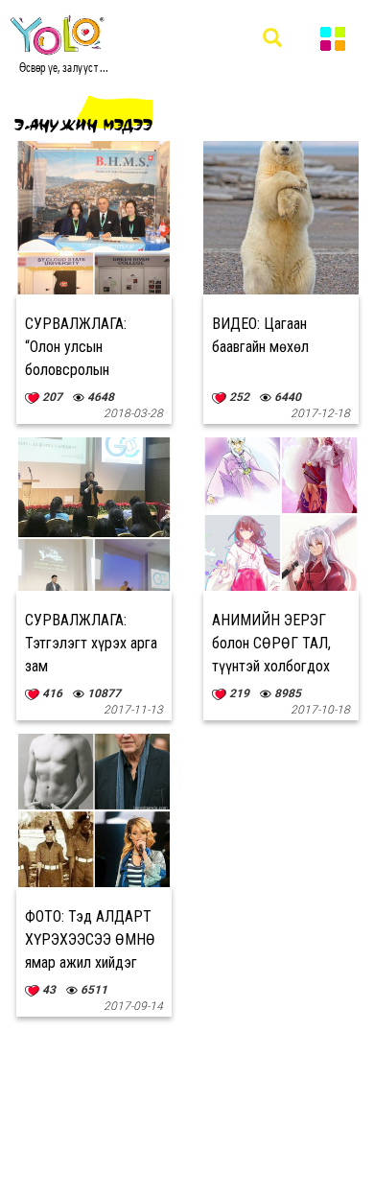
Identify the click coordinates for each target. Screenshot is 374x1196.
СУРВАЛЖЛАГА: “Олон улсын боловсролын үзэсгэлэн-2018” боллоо (77, 370)
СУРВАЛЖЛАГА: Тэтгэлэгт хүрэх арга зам (91, 643)
